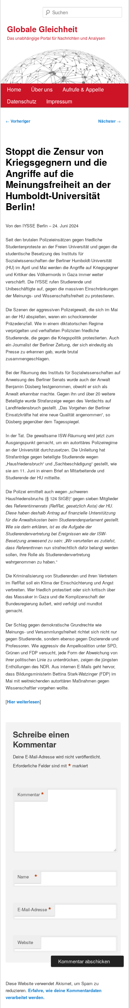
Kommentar (31, 794)
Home (14, 89)
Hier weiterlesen (23, 701)
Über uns (42, 89)
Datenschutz (21, 101)
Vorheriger (18, 121)
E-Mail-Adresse (34, 909)
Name (27, 876)
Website (25, 942)
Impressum (59, 101)
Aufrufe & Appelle (83, 89)
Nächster (109, 121)
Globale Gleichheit (42, 28)
